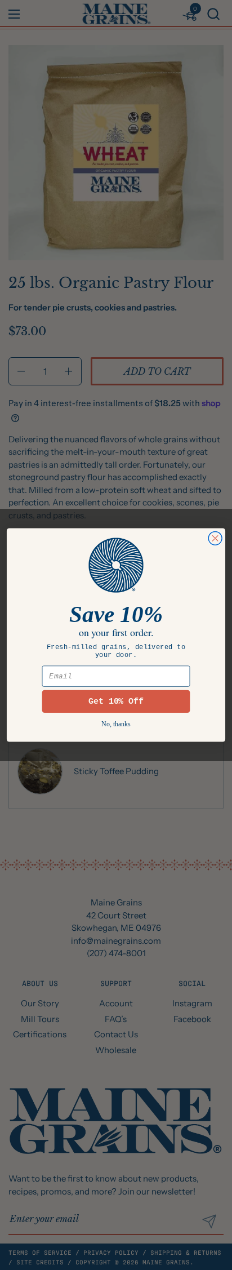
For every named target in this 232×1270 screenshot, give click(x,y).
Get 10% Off (116, 701)
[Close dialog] (215, 538)
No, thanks (116, 724)
